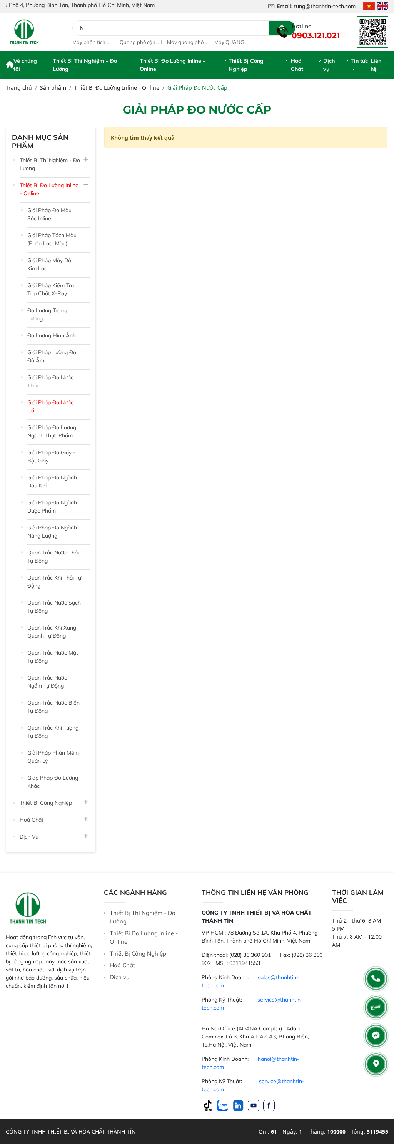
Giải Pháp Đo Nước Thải (50, 381)
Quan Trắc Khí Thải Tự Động (54, 581)
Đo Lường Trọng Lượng (47, 314)
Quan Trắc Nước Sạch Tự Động (54, 606)
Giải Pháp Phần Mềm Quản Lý (53, 756)
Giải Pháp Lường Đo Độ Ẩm (51, 356)
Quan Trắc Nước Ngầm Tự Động (47, 681)
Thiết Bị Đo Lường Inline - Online (172, 64)
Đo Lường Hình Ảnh (51, 335)
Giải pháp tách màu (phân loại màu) (52, 239)
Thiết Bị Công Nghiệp (246, 64)
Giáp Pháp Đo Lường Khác (52, 781)
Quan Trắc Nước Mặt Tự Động (52, 656)
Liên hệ (376, 64)
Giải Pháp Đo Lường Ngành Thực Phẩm (51, 431)
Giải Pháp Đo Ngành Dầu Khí (52, 481)
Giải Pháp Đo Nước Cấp (50, 406)
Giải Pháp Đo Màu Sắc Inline (49, 214)
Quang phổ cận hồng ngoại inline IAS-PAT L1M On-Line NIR (93, 42)
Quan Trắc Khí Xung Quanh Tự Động (51, 631)
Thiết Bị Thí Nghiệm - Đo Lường (85, 64)
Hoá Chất (297, 64)
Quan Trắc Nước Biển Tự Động (53, 706)
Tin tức (359, 60)
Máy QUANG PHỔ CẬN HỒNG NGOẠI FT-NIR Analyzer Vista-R (188, 42)
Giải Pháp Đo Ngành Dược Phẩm (52, 506)
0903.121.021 (316, 35)
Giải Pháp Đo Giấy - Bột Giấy (51, 456)
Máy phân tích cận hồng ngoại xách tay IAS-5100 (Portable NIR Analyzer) (233, 42)
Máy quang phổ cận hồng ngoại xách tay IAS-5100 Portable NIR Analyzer (138, 42)
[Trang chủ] (9, 65)
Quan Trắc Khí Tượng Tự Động (52, 731)
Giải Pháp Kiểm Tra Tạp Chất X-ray (50, 289)
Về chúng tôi (25, 64)
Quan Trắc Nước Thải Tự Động (53, 556)
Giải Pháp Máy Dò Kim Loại (49, 264)
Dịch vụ (329, 64)
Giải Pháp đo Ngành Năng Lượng (52, 531)
